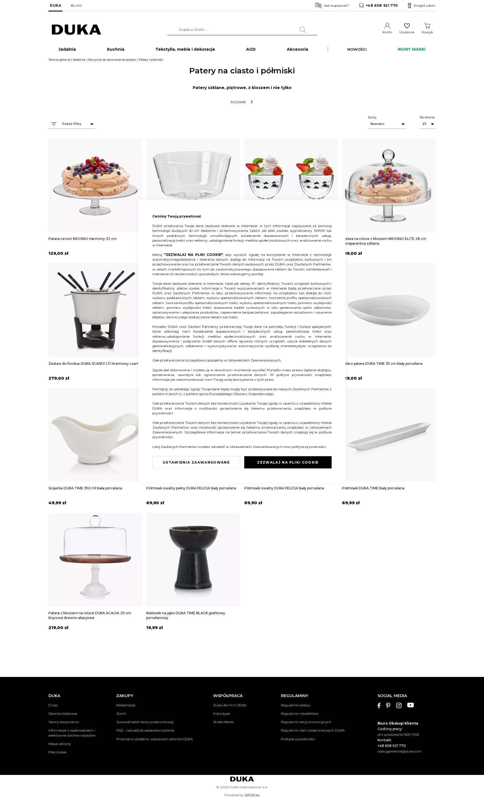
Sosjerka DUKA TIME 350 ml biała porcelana (85, 488)
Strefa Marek (223, 722)
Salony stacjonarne (63, 722)
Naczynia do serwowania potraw (112, 60)
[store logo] (76, 30)
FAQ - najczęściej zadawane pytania (145, 730)
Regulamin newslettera (299, 713)
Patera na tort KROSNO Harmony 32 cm (82, 239)
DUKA (55, 5)
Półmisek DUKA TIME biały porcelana (373, 488)
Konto (387, 32)
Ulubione (406, 32)
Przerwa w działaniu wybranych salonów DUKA (154, 739)
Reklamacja (125, 705)
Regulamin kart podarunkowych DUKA (313, 730)
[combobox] (242, 29)
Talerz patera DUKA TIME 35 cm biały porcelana (382, 363)
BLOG (76, 5)
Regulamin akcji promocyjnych (306, 722)
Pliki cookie (57, 752)
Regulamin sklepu (295, 705)
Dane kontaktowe (62, 713)
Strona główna (59, 60)
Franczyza (221, 713)
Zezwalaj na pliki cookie (287, 462)
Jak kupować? (337, 5)
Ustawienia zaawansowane (196, 462)
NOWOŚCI (357, 49)
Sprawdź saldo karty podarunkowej (144, 722)
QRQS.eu (252, 795)
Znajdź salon (424, 5)
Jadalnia (79, 60)
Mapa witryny (59, 744)
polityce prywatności (295, 374)
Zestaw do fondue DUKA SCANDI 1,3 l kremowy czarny (94, 363)
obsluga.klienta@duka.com (400, 751)
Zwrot (121, 713)
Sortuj (372, 117)
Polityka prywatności (298, 739)
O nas (52, 705)
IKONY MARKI (411, 49)
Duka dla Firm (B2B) (229, 705)
